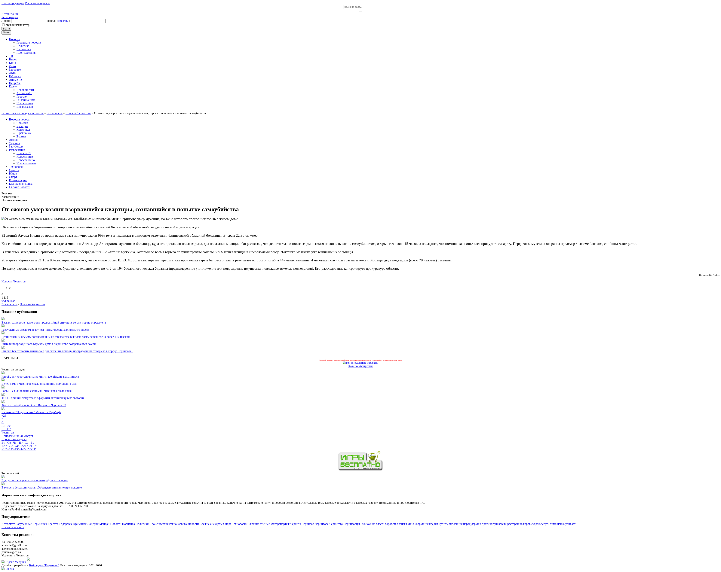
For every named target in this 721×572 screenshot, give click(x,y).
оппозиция (455, 523)
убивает (570, 523)
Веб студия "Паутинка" (44, 565)
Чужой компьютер (17, 24)
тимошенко (557, 523)
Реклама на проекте (37, 3)
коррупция (421, 523)
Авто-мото (8, 523)
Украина (253, 523)
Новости (7, 281)
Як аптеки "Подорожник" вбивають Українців (31, 412)
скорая (535, 523)
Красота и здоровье (60, 523)
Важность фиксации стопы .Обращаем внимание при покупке (42, 487)
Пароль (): (58, 20)
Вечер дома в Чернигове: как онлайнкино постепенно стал (39, 383)
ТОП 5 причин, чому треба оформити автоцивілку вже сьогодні (43, 398)
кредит (433, 523)
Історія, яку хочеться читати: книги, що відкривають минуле (40, 376)
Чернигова (322, 523)
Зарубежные (24, 523)
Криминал (80, 523)
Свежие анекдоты (211, 523)
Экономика (368, 523)
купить (443, 523)
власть (380, 523)
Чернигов (19, 281)
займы (403, 523)
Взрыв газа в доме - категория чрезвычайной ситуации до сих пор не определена (54, 322)
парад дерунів (472, 523)
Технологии (239, 523)
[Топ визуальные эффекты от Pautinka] (360, 362)
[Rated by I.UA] (35, 562)
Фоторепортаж (280, 523)
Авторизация (10, 13)
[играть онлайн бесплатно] (360, 469)
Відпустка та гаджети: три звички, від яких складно (35, 480)
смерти (544, 523)
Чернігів (295, 523)
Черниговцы (352, 523)
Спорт (227, 523)
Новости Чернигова (32, 304)
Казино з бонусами (360, 366)
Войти (6, 28)
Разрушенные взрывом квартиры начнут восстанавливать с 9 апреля (45, 329)
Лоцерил (93, 523)
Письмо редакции (13, 3)
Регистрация (10, 17)
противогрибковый (494, 523)
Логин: (6, 20)
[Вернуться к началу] (8, 568)
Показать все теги (13, 527)
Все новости (9, 304)
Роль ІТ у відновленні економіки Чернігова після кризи (37, 390)
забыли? (63, 20)
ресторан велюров (519, 523)
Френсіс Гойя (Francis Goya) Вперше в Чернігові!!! (34, 405)
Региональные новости (184, 523)
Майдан (104, 523)
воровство (391, 523)
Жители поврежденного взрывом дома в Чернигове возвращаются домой (49, 343)
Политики (142, 523)
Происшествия (158, 523)
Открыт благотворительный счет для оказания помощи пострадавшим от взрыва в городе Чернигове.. (67, 351)
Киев (43, 523)
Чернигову (336, 523)
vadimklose (8, 301)
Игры (36, 523)
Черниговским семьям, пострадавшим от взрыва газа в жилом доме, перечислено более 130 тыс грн (66, 336)
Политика (128, 523)
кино (411, 523)
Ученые (265, 523)
